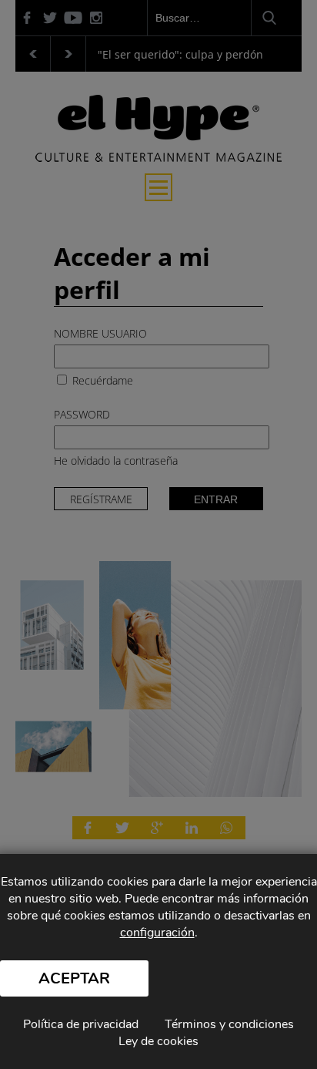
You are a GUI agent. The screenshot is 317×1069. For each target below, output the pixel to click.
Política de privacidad (80, 1024)
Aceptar (74, 978)
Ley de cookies (158, 1041)
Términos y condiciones (229, 1024)
